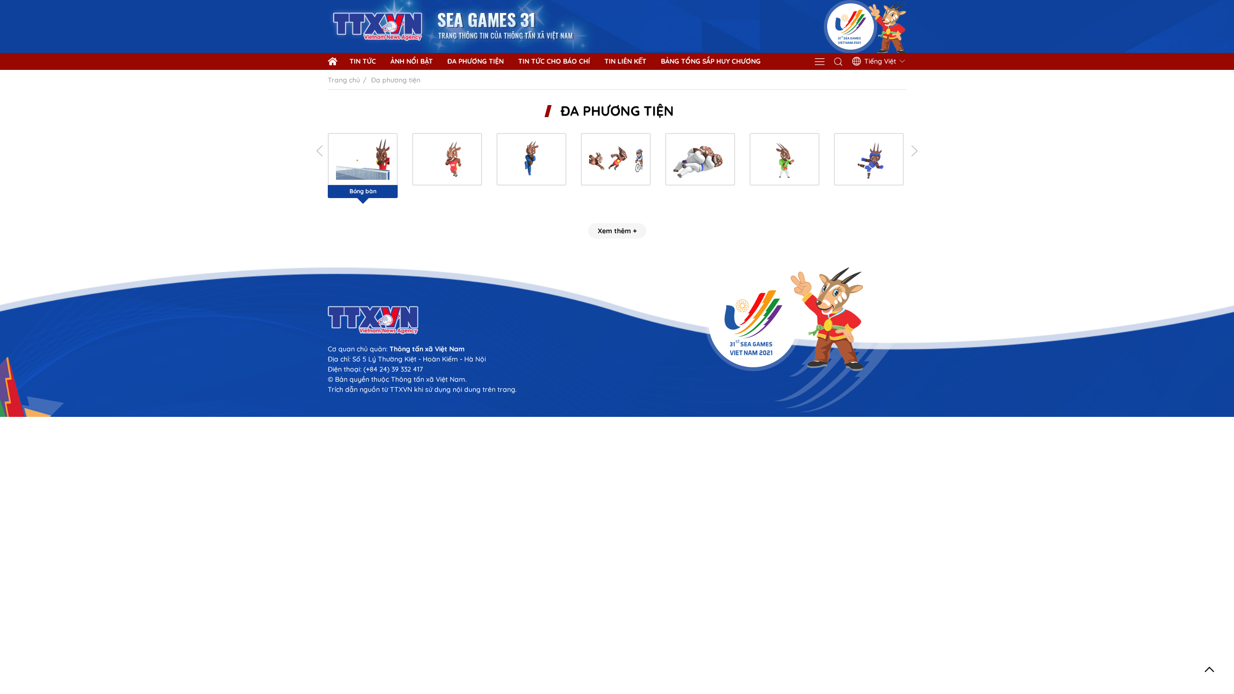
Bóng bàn (362, 191)
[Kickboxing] (869, 159)
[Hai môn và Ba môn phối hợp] (616, 159)
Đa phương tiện (475, 61)
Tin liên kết (625, 61)
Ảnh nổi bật (411, 61)
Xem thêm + (617, 231)
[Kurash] (784, 159)
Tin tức (362, 61)
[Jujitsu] (700, 159)
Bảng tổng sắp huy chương (711, 61)
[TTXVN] (617, 320)
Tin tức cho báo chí (554, 61)
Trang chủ (344, 80)
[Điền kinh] (447, 159)
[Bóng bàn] (363, 159)
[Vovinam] (531, 159)
